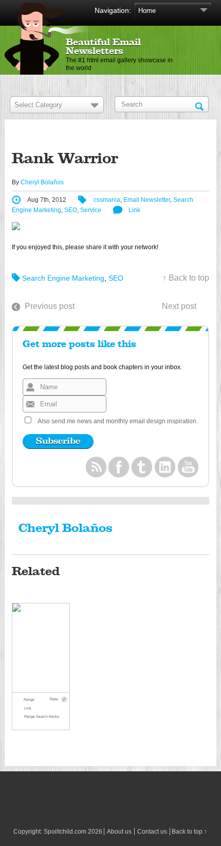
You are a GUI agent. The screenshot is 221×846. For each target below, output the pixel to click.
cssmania (107, 199)
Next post (179, 306)
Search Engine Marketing (63, 278)
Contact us (152, 831)
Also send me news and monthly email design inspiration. (118, 421)
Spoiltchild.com (65, 831)
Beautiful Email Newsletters (103, 47)
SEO (70, 210)
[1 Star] (64, 699)
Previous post (50, 306)
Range (29, 699)
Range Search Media (41, 716)
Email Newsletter (146, 199)
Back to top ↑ (189, 831)
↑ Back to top (185, 277)
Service (90, 210)
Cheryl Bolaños (42, 182)
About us (119, 831)
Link (134, 210)
